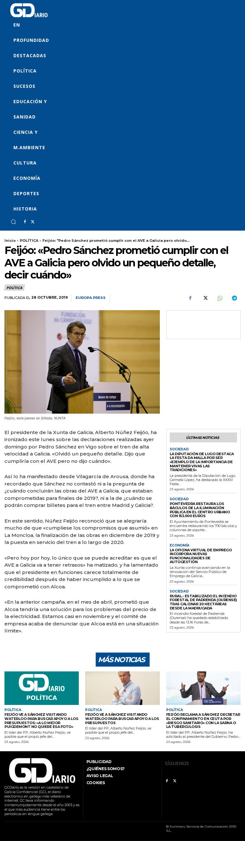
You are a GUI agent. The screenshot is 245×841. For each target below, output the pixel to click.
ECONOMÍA (179, 545)
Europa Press (91, 298)
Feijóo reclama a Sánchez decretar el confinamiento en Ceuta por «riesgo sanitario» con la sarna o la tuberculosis (203, 720)
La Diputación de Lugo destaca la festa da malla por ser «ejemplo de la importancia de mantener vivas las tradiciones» (202, 462)
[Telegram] (234, 298)
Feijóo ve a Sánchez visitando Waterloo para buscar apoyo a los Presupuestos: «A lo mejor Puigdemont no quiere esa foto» (41, 720)
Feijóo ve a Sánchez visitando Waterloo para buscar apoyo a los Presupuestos (122, 718)
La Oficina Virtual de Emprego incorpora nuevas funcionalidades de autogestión (201, 556)
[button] (13, 221)
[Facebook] (25, 222)
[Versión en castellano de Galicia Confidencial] (29, 10)
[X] (32, 222)
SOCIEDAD (179, 449)
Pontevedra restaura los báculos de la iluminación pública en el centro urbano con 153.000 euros (200, 509)
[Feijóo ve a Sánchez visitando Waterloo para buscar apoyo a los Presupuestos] (122, 688)
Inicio (10, 240)
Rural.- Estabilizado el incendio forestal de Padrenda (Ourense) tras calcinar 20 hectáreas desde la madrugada (203, 602)
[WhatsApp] (219, 298)
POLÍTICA (29, 240)
